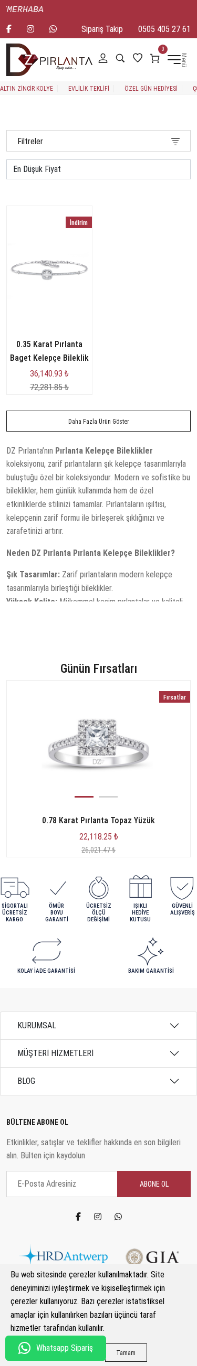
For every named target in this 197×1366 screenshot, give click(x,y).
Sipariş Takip (102, 29)
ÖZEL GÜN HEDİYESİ (151, 88)
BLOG (26, 1081)
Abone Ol (154, 1184)
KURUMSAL (36, 1025)
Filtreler (30, 141)
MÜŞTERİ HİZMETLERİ (55, 1053)
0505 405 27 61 (164, 29)
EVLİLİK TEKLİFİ (88, 88)
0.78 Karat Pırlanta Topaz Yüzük (98, 820)
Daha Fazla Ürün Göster (98, 421)
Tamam (126, 1353)
